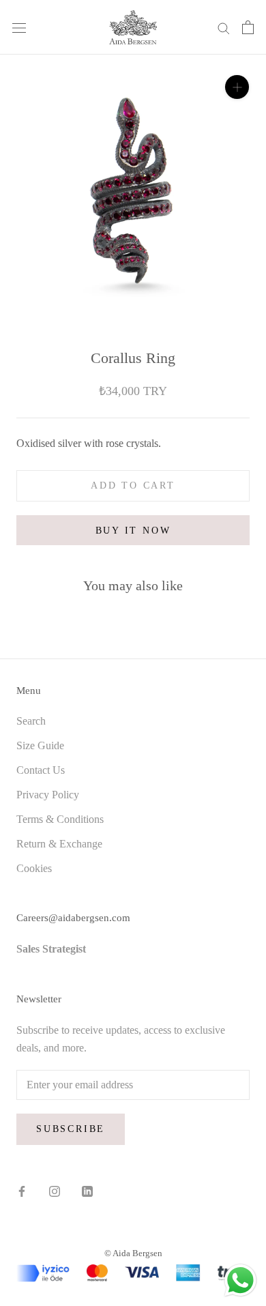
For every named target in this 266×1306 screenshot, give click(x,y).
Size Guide (40, 745)
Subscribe (70, 1129)
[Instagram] (54, 1191)
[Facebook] (21, 1191)
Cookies (34, 868)
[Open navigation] (19, 27)
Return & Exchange (59, 844)
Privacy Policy (47, 794)
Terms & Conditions (60, 819)
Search (31, 721)
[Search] (224, 27)
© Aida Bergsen (133, 1253)
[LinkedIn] (87, 1191)
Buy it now (133, 530)
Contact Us (40, 770)
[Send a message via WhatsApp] (240, 1280)
